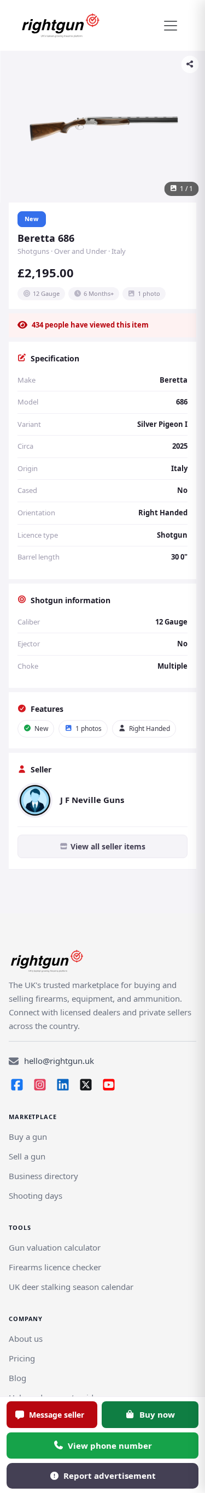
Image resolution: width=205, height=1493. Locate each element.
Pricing (22, 1358)
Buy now (157, 1414)
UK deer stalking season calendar (71, 1286)
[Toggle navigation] (170, 25)
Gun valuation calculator (55, 1247)
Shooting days (35, 1195)
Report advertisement (109, 1475)
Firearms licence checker (55, 1267)
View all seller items (108, 846)
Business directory (43, 1175)
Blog (17, 1377)
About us (26, 1338)
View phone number (110, 1445)
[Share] (189, 64)
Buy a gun (28, 1136)
